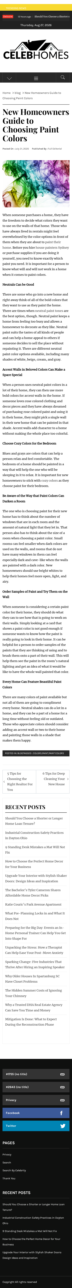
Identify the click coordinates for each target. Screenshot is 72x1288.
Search (7, 1162)
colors (37, 753)
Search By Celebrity (14, 1170)
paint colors (56, 753)
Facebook (13, 1113)
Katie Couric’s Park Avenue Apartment (33, 904)
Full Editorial (55, 148)
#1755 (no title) (16, 1074)
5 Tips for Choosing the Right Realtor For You (20, 782)
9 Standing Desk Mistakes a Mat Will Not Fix (30, 1231)
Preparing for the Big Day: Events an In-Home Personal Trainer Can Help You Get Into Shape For (35, 933)
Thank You (9, 1178)
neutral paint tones (48, 311)
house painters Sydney (52, 248)
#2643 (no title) (17, 1087)
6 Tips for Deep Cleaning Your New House (54, 779)
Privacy (11, 1100)
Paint (45, 753)
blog (20, 753)
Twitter (11, 1126)
